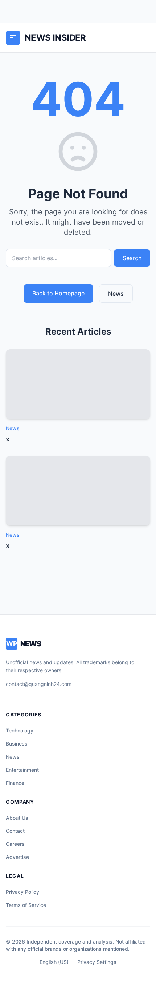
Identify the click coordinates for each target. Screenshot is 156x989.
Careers (15, 844)
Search (132, 258)
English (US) (54, 962)
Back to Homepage (58, 293)
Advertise (17, 857)
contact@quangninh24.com (38, 684)
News (116, 293)
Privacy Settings (96, 962)
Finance (15, 783)
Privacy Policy (22, 892)
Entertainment (22, 770)
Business (17, 743)
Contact (15, 831)
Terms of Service (26, 905)
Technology (19, 730)
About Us (17, 818)
